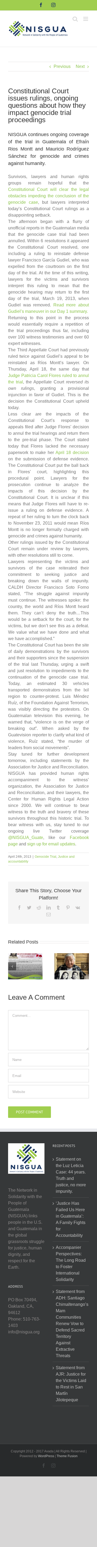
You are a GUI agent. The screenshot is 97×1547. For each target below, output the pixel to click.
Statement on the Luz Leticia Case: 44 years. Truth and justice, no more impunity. (71, 1175)
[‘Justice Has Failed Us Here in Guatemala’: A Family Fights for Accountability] (71, 966)
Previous (62, 66)
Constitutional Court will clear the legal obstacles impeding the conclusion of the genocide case (48, 196)
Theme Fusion (67, 1456)
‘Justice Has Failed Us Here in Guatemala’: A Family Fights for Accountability (70, 1219)
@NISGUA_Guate (25, 837)
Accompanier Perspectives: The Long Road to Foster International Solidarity (71, 1263)
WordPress (46, 1456)
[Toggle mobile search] (75, 19)
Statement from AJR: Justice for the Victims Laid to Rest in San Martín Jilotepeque (71, 1383)
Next (80, 66)
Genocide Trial (45, 857)
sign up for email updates (51, 844)
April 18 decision (72, 452)
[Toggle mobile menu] (86, 19)
